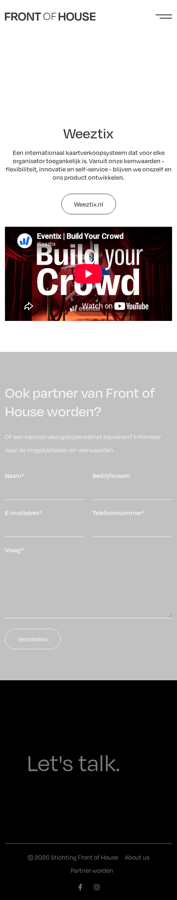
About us (137, 857)
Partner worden (92, 870)
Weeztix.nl (88, 204)
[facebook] (80, 887)
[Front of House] (50, 16)
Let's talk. (73, 761)
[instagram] (97, 887)
